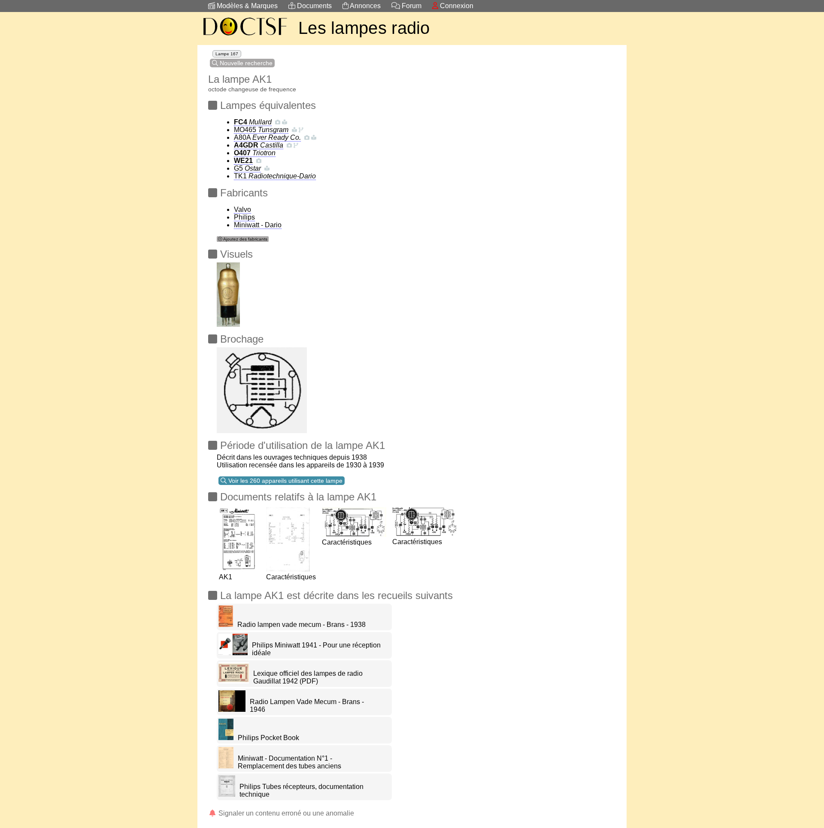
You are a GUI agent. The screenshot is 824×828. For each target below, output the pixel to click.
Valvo (242, 209)
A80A (267, 137)
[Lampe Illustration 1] (228, 292)
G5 (247, 168)
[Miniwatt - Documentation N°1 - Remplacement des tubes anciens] (225, 766)
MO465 (261, 129)
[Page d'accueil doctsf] (245, 36)
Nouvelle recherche (245, 63)
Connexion (455, 5)
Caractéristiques (291, 577)
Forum (410, 5)
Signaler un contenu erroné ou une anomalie (285, 813)
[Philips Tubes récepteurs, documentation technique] (226, 794)
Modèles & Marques (246, 5)
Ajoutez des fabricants (244, 239)
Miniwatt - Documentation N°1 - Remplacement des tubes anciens (289, 762)
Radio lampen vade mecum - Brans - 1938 (301, 624)
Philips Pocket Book (268, 737)
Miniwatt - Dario (258, 225)
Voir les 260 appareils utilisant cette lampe (284, 480)
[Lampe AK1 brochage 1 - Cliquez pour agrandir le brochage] (262, 387)
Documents (313, 5)
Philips (244, 217)
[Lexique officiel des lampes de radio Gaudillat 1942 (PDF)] (233, 681)
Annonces (364, 5)
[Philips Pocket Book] (225, 737)
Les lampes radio (364, 27)
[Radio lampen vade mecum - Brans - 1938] (225, 624)
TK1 (275, 176)
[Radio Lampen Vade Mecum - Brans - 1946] (231, 709)
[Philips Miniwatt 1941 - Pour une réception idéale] (233, 652)
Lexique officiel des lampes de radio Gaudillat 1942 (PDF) (308, 677)
